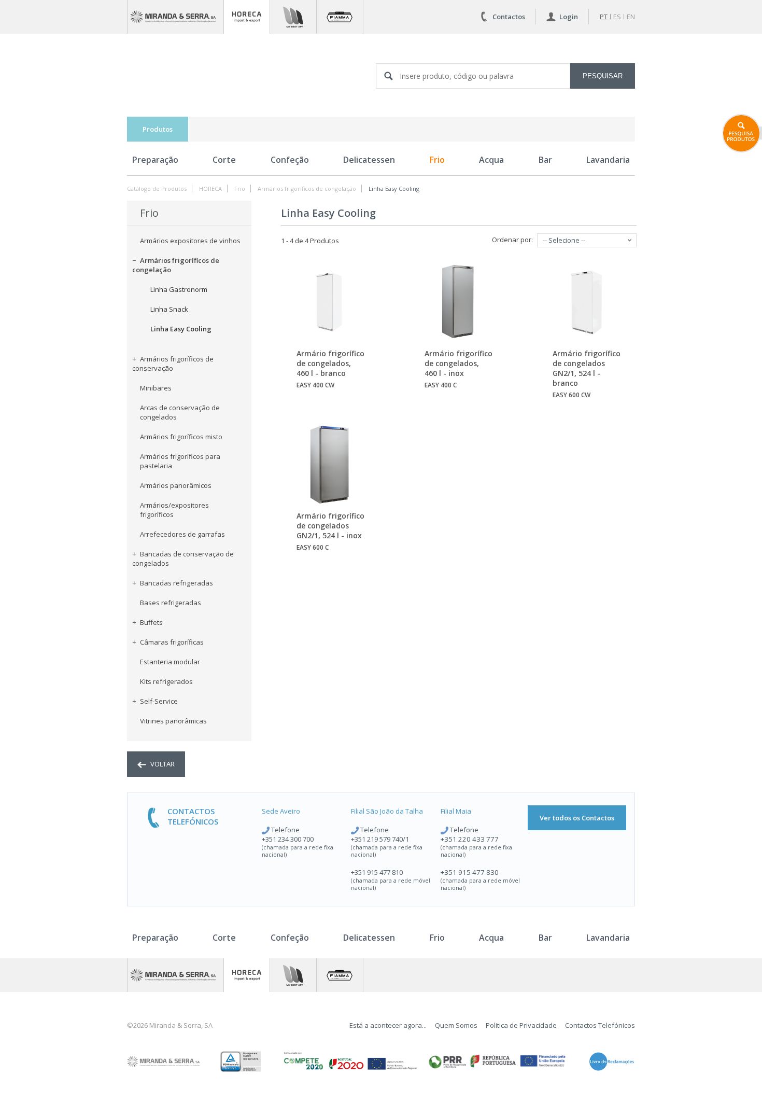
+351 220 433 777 (470, 839)
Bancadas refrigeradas (176, 583)
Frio (437, 159)
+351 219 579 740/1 (380, 839)
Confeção (290, 159)
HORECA (210, 188)
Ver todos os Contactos (577, 817)
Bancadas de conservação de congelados (183, 558)
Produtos (158, 129)
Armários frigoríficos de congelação (307, 188)
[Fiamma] (340, 17)
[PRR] (496, 1061)
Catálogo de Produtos (157, 188)
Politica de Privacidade (521, 1025)
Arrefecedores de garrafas (182, 534)
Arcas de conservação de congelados (180, 412)
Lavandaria (608, 159)
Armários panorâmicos (175, 485)
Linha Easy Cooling (394, 188)
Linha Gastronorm (178, 289)
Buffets (151, 622)
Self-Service (159, 701)
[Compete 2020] (349, 1061)
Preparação (155, 159)
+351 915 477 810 (377, 872)
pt (604, 16)
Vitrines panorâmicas (173, 720)
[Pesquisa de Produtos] (742, 133)
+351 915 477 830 (470, 872)
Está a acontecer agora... (388, 1025)
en (631, 16)
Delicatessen (369, 159)
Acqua (491, 159)
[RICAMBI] (293, 17)
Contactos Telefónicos (600, 1025)
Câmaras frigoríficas (172, 642)
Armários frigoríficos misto (181, 436)
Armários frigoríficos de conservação (173, 363)
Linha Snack (169, 309)
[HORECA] (247, 17)
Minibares (156, 388)
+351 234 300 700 (288, 839)
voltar (162, 764)
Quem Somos (456, 1025)
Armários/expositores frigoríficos (174, 509)
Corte (224, 159)
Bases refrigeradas (170, 602)
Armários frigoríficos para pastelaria (180, 461)
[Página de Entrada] (175, 17)
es (617, 16)
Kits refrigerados (166, 681)
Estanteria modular (170, 661)
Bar (545, 159)
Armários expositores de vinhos (190, 240)
